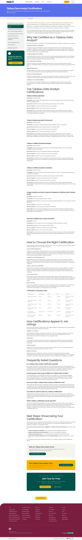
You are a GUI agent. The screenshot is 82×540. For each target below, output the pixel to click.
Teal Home (9, 18)
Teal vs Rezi (51, 511)
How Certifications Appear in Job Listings (15, 33)
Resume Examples (25, 509)
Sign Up (63, 509)
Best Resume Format (25, 511)
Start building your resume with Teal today (36, 439)
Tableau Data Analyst (22, 18)
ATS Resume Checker (12, 513)
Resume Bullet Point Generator (14, 519)
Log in (73, 1)
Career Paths (14, 18)
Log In (63, 511)
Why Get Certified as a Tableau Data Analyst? (14, 26)
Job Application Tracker (13, 511)
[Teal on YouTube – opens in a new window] (67, 538)
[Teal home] (10, 2)
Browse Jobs (37, 517)
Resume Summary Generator (14, 515)
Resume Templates (25, 513)
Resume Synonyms (38, 513)
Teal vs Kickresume (52, 517)
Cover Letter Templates (26, 517)
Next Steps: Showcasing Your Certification (13, 39)
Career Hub (37, 511)
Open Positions (64, 517)
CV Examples (24, 519)
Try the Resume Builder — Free (37, 453)
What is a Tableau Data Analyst (13, 42)
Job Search (37, 515)
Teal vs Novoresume (52, 513)
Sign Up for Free (15, 62)
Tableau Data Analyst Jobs (12, 47)
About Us (63, 515)
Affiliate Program (65, 519)
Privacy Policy (55, 538)
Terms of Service (62, 538)
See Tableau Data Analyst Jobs (66, 465)
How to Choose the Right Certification (15, 31)
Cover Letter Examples (26, 515)
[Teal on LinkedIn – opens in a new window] (69, 538)
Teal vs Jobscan (51, 509)
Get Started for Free (45, 486)
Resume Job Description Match (14, 517)
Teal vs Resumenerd (52, 519)
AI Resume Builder (57, 486)
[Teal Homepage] (10, 529)
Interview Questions (11, 44)
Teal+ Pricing (64, 513)
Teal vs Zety (51, 515)
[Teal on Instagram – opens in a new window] (72, 538)
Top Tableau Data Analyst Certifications (15, 29)
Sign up (66, 1)
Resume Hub (37, 509)
